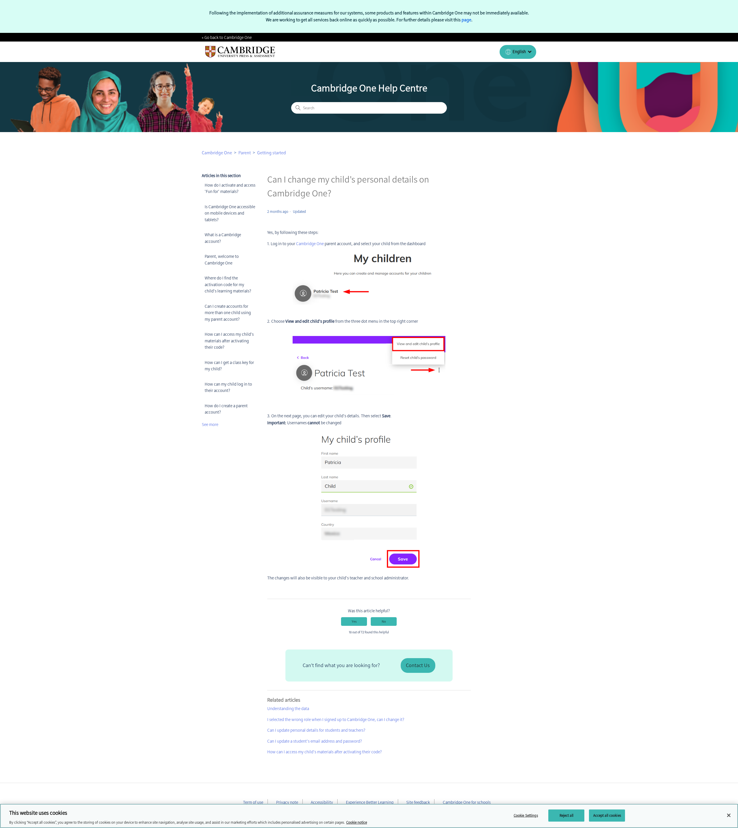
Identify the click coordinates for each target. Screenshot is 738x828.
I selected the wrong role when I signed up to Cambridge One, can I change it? (335, 719)
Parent (244, 152)
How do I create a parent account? (226, 409)
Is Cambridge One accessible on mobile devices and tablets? (230, 213)
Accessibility (322, 802)
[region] (369, 816)
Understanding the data (288, 708)
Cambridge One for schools (467, 802)
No (384, 621)
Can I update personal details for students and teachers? (316, 730)
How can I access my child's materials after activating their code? (229, 341)
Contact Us (418, 665)
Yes (354, 621)
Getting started (271, 152)
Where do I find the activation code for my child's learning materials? (228, 284)
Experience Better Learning (370, 802)
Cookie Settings (526, 815)
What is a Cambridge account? (223, 238)
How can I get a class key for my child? (229, 366)
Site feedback (418, 802)
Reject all (566, 815)
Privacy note (287, 802)
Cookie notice (356, 822)
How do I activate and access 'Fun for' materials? (230, 188)
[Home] (240, 52)
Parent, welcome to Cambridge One (222, 260)
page (466, 19)
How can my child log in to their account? (228, 387)
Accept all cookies (607, 815)
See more (210, 424)
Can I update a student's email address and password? (314, 741)
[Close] (728, 815)
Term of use (253, 802)
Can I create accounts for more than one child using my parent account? (228, 313)
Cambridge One (217, 152)
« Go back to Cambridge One (227, 37)
